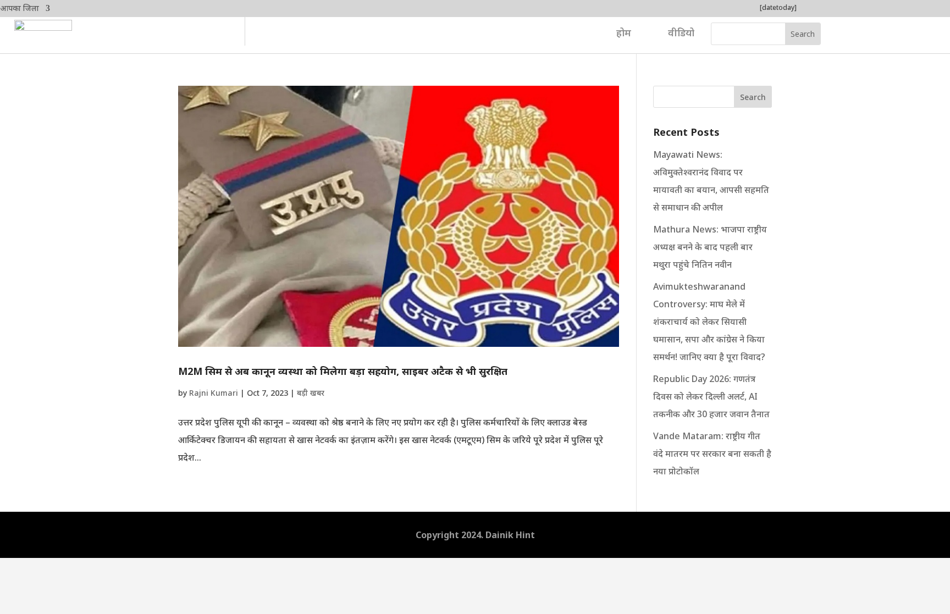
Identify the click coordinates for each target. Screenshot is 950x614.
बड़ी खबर (310, 393)
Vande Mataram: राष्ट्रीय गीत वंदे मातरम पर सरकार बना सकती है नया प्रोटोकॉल (712, 453)
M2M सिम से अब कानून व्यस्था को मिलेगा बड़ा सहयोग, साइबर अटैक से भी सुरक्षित (342, 371)
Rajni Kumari (213, 393)
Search (753, 97)
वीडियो (681, 32)
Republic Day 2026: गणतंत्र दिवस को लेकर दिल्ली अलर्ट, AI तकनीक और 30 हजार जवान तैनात (711, 396)
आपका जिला (19, 8)
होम (623, 32)
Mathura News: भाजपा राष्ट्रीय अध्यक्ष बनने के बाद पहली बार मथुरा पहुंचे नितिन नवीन (710, 246)
